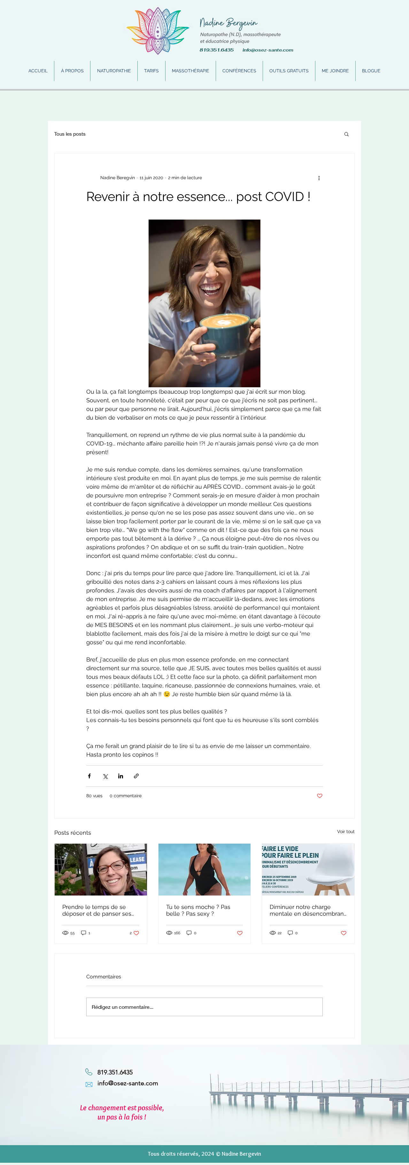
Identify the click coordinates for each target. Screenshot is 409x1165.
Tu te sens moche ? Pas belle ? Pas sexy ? (198, 910)
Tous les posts (70, 134)
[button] (346, 133)
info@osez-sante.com (268, 50)
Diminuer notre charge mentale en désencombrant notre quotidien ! (308, 910)
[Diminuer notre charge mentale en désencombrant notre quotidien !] (308, 870)
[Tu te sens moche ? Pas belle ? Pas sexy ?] (204, 870)
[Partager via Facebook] (89, 776)
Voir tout (346, 831)
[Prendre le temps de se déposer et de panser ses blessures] (101, 870)
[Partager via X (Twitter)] (105, 776)
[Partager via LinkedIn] (121, 776)
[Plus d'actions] (319, 177)
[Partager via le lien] (136, 776)
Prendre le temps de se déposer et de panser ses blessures (96, 910)
